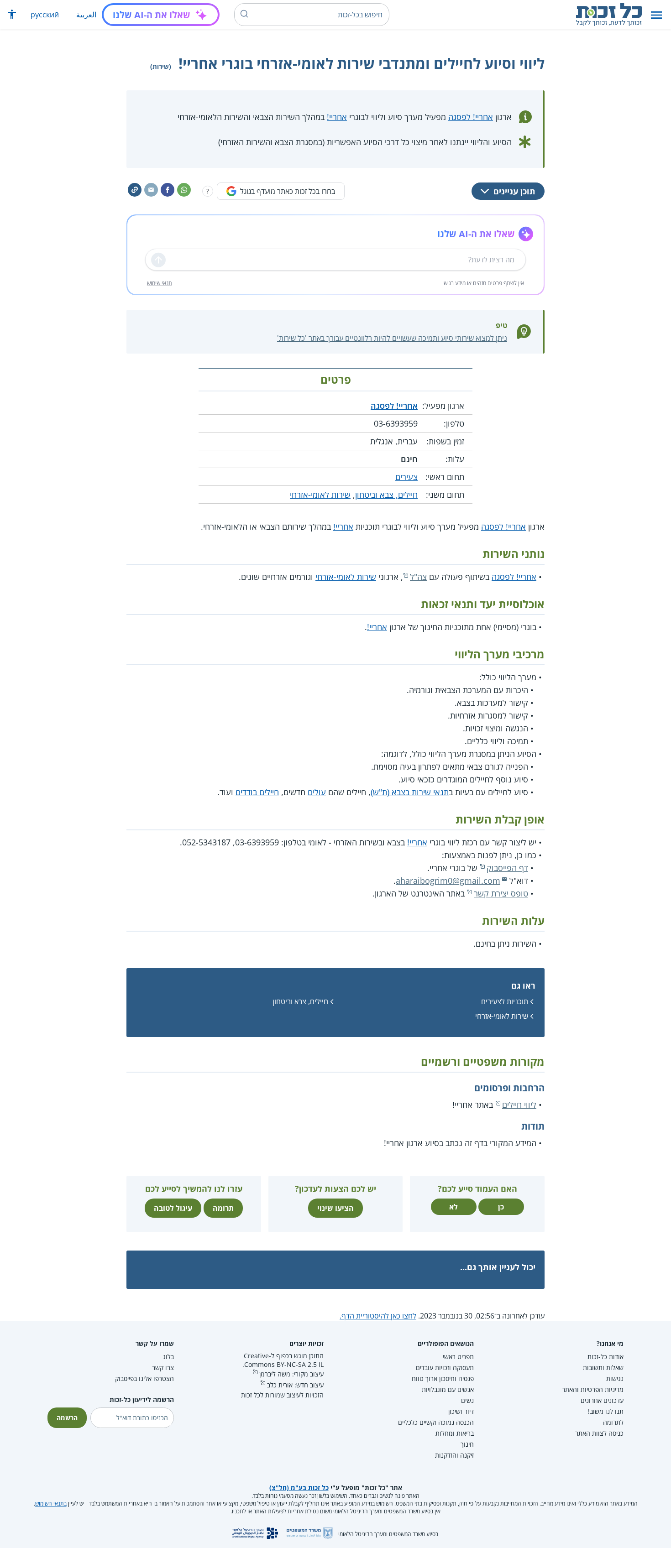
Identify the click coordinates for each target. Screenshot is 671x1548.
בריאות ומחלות (454, 1433)
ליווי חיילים (519, 1104)
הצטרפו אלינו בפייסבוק (144, 1378)
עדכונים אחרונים (602, 1400)
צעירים (406, 476)
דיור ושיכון (461, 1411)
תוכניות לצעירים (504, 1001)
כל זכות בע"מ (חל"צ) (299, 1487)
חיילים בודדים (257, 792)
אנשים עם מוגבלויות (448, 1389)
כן (501, 1207)
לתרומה (613, 1422)
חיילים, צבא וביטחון (386, 494)
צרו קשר (163, 1367)
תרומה (223, 1208)
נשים (467, 1400)
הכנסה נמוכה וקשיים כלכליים (436, 1422)
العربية (86, 15)
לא (453, 1207)
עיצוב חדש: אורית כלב (295, 1385)
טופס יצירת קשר (501, 893)
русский (45, 15)
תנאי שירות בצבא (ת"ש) (410, 792)
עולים (317, 792)
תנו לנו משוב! (606, 1411)
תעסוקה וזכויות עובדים (445, 1367)
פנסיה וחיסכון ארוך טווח (443, 1378)
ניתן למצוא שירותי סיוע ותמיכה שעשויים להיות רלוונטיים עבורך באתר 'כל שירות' (392, 338)
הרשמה (67, 1417)
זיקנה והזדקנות (454, 1455)
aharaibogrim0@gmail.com (448, 880)
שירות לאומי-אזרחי (320, 494)
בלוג (168, 1356)
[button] (656, 14)
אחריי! (337, 116)
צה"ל (418, 576)
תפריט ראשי (458, 1356)
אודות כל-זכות (605, 1356)
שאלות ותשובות (603, 1367)
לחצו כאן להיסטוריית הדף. (378, 1316)
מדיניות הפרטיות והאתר (593, 1389)
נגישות (615, 1378)
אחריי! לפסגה (470, 116)
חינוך (467, 1444)
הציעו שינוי (335, 1208)
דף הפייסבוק (507, 867)
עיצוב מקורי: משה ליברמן (291, 1374)
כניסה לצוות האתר (599, 1433)
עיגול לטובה (173, 1208)
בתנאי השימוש (51, 1503)
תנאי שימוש (159, 283)
